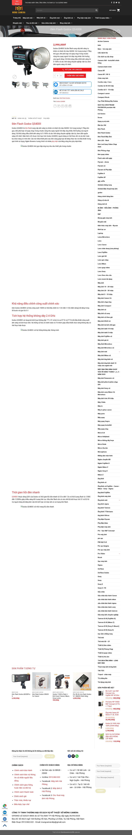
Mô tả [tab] (14, 118)
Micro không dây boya (106, 440)
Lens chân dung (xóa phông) (108, 248)
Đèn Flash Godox (73, 34)
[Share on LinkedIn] (70, 106)
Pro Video (101, 554)
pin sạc (100, 538)
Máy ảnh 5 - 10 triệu (105, 294)
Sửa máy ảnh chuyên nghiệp (108, 615)
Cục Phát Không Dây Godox (108, 101)
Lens (99, 241)
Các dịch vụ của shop (105, 57)
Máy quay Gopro (104, 421)
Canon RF (101, 71)
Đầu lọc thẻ (102, 125)
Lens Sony (101, 271)
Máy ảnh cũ (41, 18)
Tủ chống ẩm (102, 678)
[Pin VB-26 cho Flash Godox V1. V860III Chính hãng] (82, 681)
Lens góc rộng (103, 260)
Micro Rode (102, 444)
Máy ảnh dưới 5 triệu (105, 332)
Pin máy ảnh (102, 534)
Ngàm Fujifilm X (104, 463)
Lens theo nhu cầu (105, 275)
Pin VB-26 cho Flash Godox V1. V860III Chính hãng (82, 695)
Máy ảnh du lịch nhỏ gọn (106, 325)
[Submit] (96, 10)
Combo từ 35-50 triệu (106, 86)
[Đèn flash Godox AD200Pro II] (21, 681)
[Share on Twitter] (58, 106)
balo (99, 45)
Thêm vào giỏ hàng (75, 76)
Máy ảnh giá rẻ (103, 340)
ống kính (101, 479)
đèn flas (28, 128)
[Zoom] (15, 77)
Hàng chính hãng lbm (105, 196)
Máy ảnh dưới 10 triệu (106, 329)
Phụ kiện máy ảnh (104, 527)
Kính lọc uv (102, 229)
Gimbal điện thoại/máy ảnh (107, 189)
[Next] (47, 60)
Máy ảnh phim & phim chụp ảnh (108, 383)
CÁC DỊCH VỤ (103, 53)
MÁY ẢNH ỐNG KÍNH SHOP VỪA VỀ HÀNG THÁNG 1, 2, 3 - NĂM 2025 (109, 371)
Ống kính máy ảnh (104, 496)
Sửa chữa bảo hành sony (107, 607)
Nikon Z (100, 475)
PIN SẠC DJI (102, 542)
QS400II (15, 497)
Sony (99, 576)
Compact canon (104, 93)
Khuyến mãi (102, 222)
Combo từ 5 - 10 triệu (106, 90)
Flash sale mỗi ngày (105, 158)
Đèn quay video (103, 154)
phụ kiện (55, 141)
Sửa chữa (101, 592)
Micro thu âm (103, 448)
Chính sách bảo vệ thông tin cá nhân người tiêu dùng (24, 777)
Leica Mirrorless (104, 237)
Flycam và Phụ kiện (105, 170)
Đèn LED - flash (103, 140)
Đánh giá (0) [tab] (22, 118)
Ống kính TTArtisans (105, 512)
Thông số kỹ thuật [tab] (35, 118)
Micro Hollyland (103, 437)
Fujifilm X (101, 173)
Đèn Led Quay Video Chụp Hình (107, 145)
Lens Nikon (102, 264)
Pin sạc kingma (103, 546)
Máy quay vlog (103, 429)
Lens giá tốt (102, 256)
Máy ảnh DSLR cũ (104, 321)
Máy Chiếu (101, 402)
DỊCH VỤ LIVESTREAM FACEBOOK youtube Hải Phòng (106, 107)
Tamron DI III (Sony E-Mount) (108, 626)
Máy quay (101, 417)
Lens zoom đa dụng (105, 279)
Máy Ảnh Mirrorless (105, 344)
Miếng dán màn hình (105, 456)
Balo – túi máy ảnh (104, 49)
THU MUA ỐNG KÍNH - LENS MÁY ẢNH (108, 662)
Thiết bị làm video (104, 645)
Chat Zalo (4, 815)
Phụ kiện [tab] (46, 118)
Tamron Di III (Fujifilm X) (107, 618)
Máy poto (101, 414)
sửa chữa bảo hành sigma (107, 603)
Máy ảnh (101, 283)
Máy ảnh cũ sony (104, 313)
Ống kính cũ (102, 482)
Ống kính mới (102, 500)
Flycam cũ (101, 166)
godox (100, 193)
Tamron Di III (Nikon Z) (106, 622)
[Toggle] (119, 352)
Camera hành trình (105, 67)
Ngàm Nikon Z (103, 467)
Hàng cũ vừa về (103, 200)
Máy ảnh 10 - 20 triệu (105, 287)
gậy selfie (101, 181)
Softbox (101, 569)
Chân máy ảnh (103, 78)
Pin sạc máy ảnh (104, 550)
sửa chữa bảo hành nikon (107, 599)
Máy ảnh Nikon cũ (104, 355)
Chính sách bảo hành (23, 770)
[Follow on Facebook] (111, 3)
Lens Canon (102, 245)
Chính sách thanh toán (24, 792)
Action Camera (103, 41)
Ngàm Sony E (103, 471)
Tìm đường (4, 808)
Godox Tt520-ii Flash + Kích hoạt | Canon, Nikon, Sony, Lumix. (61, 696)
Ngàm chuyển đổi (104, 459)
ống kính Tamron (104, 508)
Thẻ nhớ (101, 638)
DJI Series (101, 114)
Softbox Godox (103, 573)
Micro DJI (101, 433)
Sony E (100, 584)
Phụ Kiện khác (103, 523)
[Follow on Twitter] (116, 3)
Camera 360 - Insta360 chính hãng (108, 62)
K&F (99, 214)
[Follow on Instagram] (114, 3)
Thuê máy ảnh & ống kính (107, 667)
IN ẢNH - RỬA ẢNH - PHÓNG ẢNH (108, 209)
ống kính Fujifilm (104, 492)
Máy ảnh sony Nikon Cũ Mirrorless (106, 393)
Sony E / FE (102, 588)
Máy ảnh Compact (104, 306)
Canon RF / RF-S (104, 74)
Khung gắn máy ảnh (105, 218)
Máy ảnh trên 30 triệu (106, 398)
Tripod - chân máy (104, 674)
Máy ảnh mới (102, 352)
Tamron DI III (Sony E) (106, 630)
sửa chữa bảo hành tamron (107, 611)
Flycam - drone (103, 162)
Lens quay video (104, 268)
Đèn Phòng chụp (104, 151)
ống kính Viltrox (103, 515)
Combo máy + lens (104, 82)
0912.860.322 (54, 777)
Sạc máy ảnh (102, 561)
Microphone (102, 452)
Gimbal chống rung (105, 185)
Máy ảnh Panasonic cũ (106, 378)
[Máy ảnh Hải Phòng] (22, 10)
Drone (100, 117)
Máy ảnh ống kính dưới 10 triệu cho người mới (107, 364)
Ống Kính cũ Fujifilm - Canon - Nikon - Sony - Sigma (109, 487)
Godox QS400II (60, 101)
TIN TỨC (101, 671)
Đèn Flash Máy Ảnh (105, 137)
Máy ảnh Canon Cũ (104, 298)
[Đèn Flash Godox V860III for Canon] (41, 681)
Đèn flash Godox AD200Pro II (21, 695)
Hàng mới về (102, 204)
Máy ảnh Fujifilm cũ (105, 336)
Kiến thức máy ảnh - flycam (108, 226)
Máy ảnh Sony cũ (104, 388)
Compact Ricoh (103, 97)
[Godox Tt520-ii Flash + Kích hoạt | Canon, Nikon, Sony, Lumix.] (62, 681)
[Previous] (15, 60)
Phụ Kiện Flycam (104, 519)
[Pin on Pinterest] (66, 106)
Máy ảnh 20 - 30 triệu (105, 290)
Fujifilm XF (102, 177)
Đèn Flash (101, 129)
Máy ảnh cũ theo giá (105, 317)
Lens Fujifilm (102, 252)
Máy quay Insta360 (105, 425)
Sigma (100, 565)
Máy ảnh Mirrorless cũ (106, 348)
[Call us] (77, 756)
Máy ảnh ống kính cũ (105, 359)
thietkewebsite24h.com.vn (70, 832)
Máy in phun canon (105, 410)
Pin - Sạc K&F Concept (106, 531)
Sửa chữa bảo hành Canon (107, 596)
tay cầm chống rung (105, 634)
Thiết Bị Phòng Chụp (105, 649)
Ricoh (100, 557)
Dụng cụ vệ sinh (103, 121)
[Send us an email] (119, 3)
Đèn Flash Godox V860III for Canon (40, 695)
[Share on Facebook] (55, 106)
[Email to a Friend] (62, 106)
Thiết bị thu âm (103, 657)
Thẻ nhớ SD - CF (104, 641)
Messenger (5, 821)
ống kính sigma (103, 504)
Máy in (100, 406)
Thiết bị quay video (105, 653)
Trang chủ (17, 18)
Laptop (100, 233)
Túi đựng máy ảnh (104, 682)
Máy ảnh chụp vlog (104, 302)
